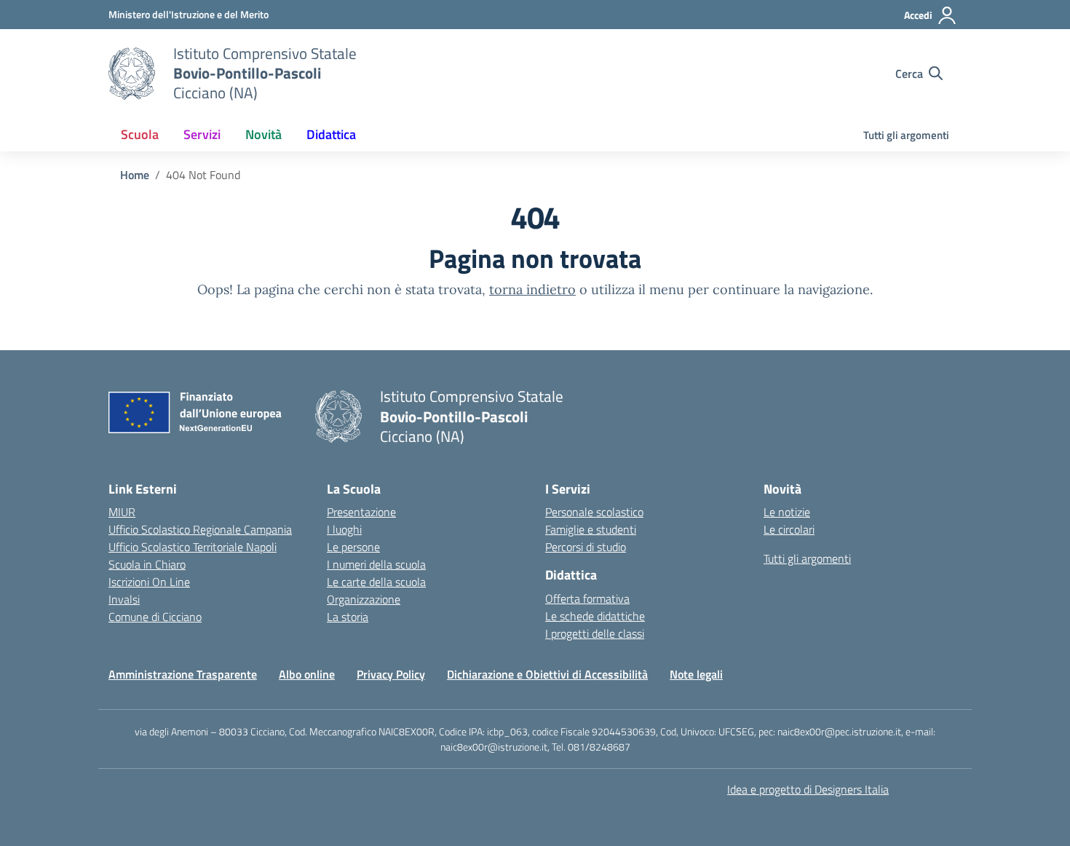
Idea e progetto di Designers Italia (808, 789)
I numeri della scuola (376, 564)
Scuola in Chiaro (147, 564)
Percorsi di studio (585, 547)
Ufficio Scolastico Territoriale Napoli (192, 547)
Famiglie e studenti (590, 529)
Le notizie (787, 512)
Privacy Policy (391, 674)
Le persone (353, 547)
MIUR (121, 512)
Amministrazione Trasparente (182, 674)
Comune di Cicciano (155, 616)
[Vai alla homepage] (131, 73)
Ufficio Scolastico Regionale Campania (200, 529)
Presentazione (361, 512)
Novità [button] (263, 134)
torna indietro (532, 289)
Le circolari (789, 529)
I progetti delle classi (594, 633)
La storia (347, 616)
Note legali (696, 674)
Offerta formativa (587, 598)
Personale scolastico (594, 512)
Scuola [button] (140, 134)
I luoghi (344, 529)
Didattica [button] (331, 134)
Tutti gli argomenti (906, 135)
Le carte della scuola (376, 581)
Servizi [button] (202, 134)
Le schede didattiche (595, 616)
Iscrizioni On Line (149, 581)
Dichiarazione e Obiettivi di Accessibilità (547, 674)
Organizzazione (363, 599)
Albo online (307, 674)
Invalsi (124, 599)
